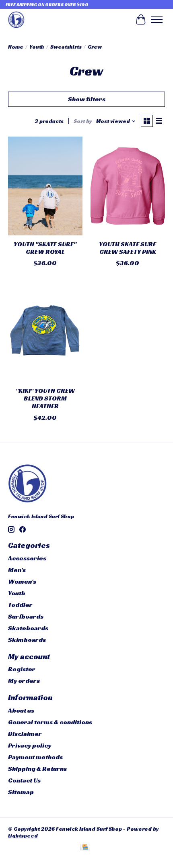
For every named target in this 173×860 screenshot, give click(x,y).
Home (15, 46)
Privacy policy (29, 745)
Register (21, 669)
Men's (17, 570)
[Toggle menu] (157, 20)
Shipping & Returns (37, 768)
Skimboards (27, 639)
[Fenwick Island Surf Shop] (16, 19)
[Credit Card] (85, 848)
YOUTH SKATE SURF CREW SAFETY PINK (127, 248)
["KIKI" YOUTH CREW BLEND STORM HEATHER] (45, 332)
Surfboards (25, 616)
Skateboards (28, 628)
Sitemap (21, 792)
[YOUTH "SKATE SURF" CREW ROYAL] (45, 186)
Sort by (83, 121)
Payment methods (35, 757)
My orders (24, 680)
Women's (22, 581)
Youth (36, 46)
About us (21, 710)
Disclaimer (25, 733)
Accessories (27, 558)
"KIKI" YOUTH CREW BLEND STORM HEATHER (45, 398)
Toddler (20, 605)
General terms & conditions (50, 722)
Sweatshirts (66, 46)
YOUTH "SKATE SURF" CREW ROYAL (45, 248)
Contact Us (24, 780)
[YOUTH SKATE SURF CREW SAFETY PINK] (128, 186)
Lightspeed (23, 835)
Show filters (86, 99)
